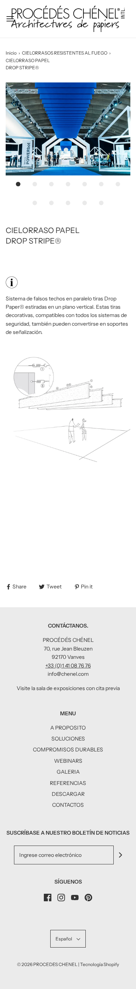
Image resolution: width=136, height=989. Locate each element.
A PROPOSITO (68, 727)
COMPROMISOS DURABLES (68, 749)
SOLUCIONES (68, 738)
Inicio (11, 53)
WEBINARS (68, 760)
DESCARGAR (68, 794)
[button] (68, 129)
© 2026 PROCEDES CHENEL (47, 964)
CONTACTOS (68, 805)
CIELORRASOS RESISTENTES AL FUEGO (64, 53)
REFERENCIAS (68, 783)
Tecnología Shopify (99, 964)
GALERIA (68, 771)
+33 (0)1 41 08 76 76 (68, 665)
